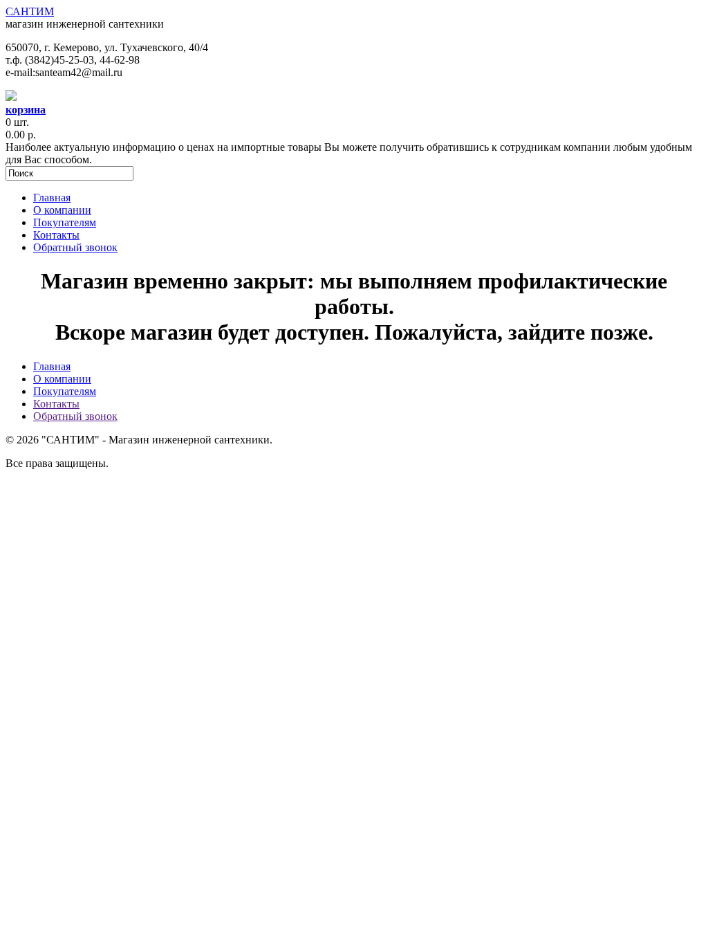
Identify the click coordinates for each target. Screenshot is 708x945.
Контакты (56, 235)
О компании (62, 210)
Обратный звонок (75, 247)
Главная (52, 197)
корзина (26, 110)
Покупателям (64, 222)
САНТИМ (30, 11)
